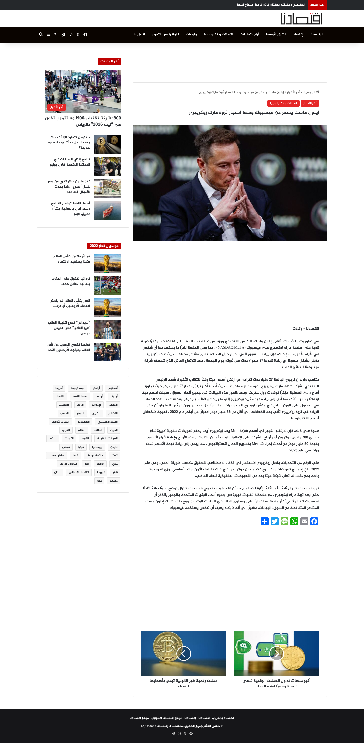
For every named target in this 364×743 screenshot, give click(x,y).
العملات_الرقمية (107, 438)
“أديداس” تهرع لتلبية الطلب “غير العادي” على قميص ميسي (69, 328)
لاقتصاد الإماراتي (79, 472)
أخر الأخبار (293, 92)
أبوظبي (113, 388)
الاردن (80, 404)
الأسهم (113, 404)
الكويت (69, 438)
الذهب (64, 413)
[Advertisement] (230, 62)
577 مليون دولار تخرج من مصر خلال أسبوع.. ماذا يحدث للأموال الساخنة (69, 187)
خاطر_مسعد (56, 455)
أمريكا (59, 388)
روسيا (100, 463)
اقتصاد (60, 396)
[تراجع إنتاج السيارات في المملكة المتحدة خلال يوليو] (107, 166)
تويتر (114, 455)
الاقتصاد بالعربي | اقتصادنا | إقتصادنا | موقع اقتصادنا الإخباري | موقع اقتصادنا (182, 718)
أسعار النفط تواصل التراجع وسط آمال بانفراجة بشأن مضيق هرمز (70, 209)
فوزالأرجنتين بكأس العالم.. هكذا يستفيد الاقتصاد (71, 259)
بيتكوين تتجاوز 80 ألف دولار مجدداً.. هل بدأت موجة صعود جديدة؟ (68, 143)
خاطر (75, 455)
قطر (115, 472)
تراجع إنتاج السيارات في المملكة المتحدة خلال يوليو (70, 162)
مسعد (114, 480)
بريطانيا (97, 447)
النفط (52, 438)
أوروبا (99, 396)
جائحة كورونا (95, 455)
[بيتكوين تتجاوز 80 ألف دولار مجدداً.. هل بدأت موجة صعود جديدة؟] (107, 144)
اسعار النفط (79, 396)
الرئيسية (316, 34)
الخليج (96, 413)
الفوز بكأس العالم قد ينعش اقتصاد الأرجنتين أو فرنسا (70, 303)
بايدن (114, 447)
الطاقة (98, 430)
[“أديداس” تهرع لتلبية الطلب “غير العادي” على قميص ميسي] (107, 329)
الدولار (80, 413)
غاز (87, 463)
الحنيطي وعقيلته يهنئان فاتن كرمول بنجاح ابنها (271, 5)
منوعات (191, 34)
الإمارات (96, 404)
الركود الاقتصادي (108, 421)
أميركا (114, 396)
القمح (85, 438)
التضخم (113, 413)
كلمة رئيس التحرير (165, 34)
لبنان (57, 472)
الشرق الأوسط (276, 34)
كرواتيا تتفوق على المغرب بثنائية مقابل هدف (70, 281)
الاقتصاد (64, 404)
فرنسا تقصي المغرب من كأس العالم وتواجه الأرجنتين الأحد (68, 347)
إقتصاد (298, 34)
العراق (66, 430)
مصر (99, 480)
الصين (114, 430)
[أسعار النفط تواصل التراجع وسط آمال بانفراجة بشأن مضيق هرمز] (107, 210)
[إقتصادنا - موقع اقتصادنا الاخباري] (290, 19)
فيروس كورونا (68, 463)
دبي (115, 463)
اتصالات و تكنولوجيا (218, 34)
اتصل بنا (138, 34)
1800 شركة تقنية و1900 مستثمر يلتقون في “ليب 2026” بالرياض (83, 121)
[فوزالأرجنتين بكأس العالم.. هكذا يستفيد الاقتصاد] (107, 263)
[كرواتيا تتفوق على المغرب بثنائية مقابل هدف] (107, 285)
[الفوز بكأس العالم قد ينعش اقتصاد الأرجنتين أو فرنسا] (107, 307)
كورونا (101, 472)
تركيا (81, 447)
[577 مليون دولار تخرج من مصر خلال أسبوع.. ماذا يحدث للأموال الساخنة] (107, 188)
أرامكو (96, 388)
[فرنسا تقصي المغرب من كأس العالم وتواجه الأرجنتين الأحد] (107, 352)
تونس (66, 447)
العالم (81, 430)
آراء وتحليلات (249, 34)
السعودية (83, 421)
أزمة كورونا (77, 388)
